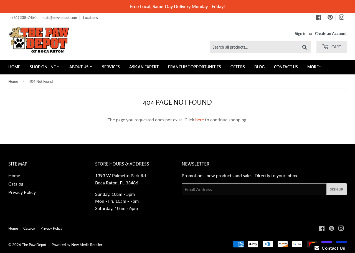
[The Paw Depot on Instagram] (341, 18)
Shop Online (43, 66)
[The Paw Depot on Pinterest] (330, 18)
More (313, 66)
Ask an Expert (144, 66)
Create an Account (331, 33)
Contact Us (286, 66)
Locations (90, 17)
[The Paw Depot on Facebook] (318, 18)
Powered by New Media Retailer (77, 244)
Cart (335, 46)
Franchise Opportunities (194, 66)
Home (14, 66)
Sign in (300, 33)
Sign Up (336, 189)
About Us (79, 66)
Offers (237, 66)
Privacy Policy (22, 192)
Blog (259, 66)
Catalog (15, 183)
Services (111, 66)
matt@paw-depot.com (59, 17)
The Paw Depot (34, 244)
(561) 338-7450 (24, 17)
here (199, 119)
